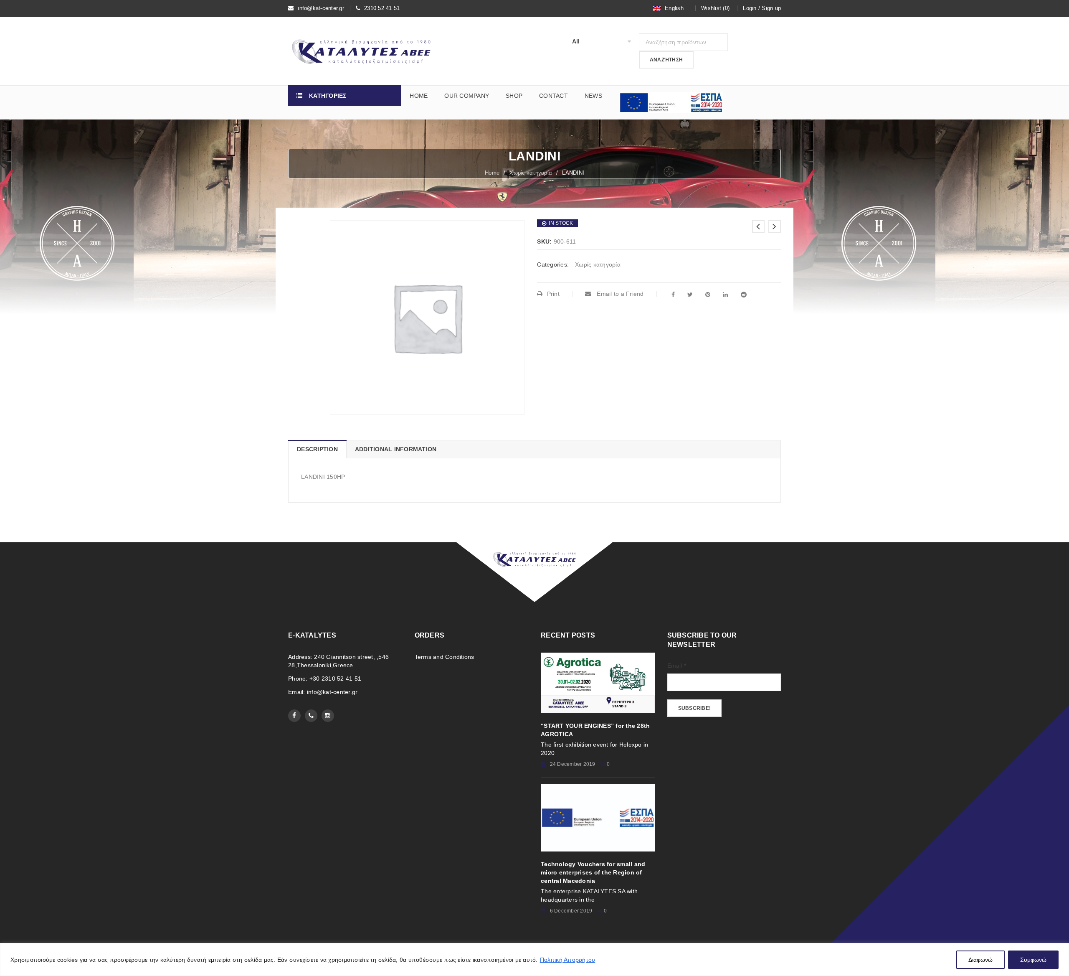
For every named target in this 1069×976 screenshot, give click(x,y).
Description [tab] (317, 449)
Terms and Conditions (444, 656)
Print (553, 293)
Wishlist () (715, 8)
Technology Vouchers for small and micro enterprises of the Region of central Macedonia (593, 872)
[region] (534, 959)
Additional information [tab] (396, 449)
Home (492, 173)
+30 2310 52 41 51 (335, 678)
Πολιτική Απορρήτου (567, 959)
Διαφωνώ (980, 959)
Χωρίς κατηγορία (530, 173)
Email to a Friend (619, 293)
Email (676, 665)
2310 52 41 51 (382, 8)
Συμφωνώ (1033, 959)
